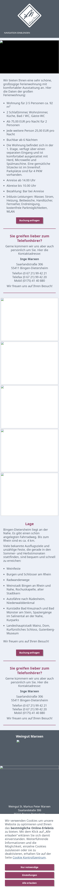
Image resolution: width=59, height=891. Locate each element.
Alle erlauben (29, 883)
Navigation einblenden (17, 32)
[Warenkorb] (53, 33)
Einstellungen (29, 875)
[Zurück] (6, 57)
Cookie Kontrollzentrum (29, 857)
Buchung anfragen (29, 220)
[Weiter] (53, 57)
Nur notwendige (29, 867)
